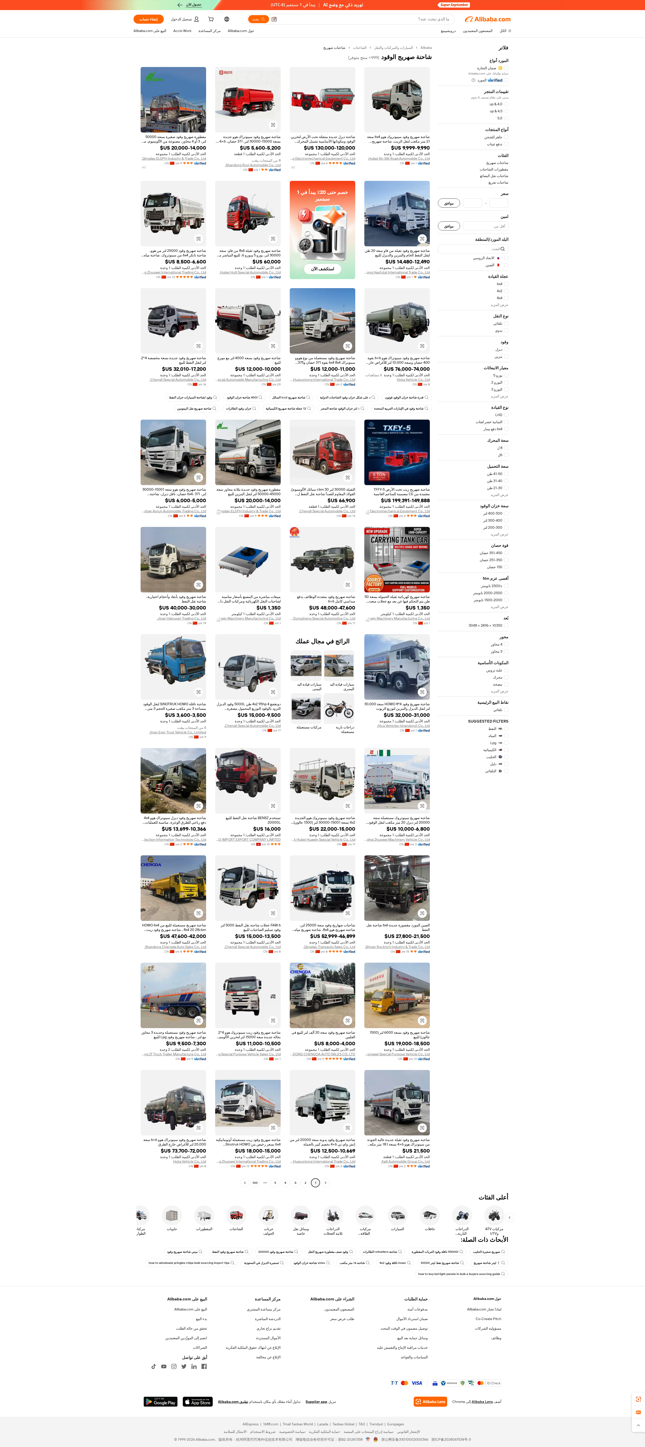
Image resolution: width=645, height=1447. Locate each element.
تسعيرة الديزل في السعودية (261, 1263)
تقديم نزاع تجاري (268, 1328)
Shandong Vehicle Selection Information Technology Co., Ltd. (173, 839)
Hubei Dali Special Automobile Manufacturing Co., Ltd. (248, 380)
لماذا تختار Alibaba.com (484, 1309)
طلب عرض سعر (342, 1319)
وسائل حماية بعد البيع (412, 1338)
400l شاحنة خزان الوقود (242, 397)
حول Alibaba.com (487, 1299)
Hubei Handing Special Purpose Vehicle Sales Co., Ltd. (248, 1054)
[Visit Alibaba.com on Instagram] (174, 1366)
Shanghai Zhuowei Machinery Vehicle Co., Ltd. (397, 839)
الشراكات (200, 1347)
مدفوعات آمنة (417, 1309)
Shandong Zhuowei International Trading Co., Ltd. (173, 272)
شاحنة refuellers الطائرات (380, 1252)
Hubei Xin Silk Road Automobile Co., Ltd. (399, 158)
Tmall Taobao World (298, 1424)
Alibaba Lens (482, 1402)
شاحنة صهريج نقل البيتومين (194, 408)
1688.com (270, 1424)
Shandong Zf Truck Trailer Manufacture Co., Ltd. (173, 1054)
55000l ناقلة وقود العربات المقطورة (435, 1252)
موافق (449, 203)
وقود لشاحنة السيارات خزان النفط (190, 397)
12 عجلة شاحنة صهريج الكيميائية (286, 408)
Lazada (322, 1424)
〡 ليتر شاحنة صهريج (487, 1263)
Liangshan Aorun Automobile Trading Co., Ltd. (173, 511)
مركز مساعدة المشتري (264, 1309)
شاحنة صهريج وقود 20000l (275, 1252)
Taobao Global (343, 1424)
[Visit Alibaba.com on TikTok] (154, 1366)
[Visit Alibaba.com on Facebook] (204, 1366)
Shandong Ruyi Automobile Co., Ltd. (253, 165)
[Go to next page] (244, 1182)
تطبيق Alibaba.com (233, 1402)
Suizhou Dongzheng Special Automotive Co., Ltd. (322, 618)
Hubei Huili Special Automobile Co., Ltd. (250, 272)
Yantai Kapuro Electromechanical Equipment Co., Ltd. (322, 158)
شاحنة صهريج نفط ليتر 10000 (440, 1263)
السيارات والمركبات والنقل (393, 48)
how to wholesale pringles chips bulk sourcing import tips (189, 1263)
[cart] (210, 20)
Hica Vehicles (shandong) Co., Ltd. (403, 726)
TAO (362, 1424)
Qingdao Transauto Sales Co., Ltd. (329, 947)
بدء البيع (201, 1319)
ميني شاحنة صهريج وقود (182, 1252)
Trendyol (376, 1424)
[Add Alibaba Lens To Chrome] (430, 1402)
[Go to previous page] (325, 1182)
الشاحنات (360, 48)
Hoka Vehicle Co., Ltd (413, 380)
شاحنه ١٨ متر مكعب (352, 1263)
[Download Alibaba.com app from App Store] (198, 1402)
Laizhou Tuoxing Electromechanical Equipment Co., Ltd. (397, 511)
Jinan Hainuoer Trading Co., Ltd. (181, 618)
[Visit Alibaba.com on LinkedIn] (194, 1366)
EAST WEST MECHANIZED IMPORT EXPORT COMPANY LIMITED (248, 839)
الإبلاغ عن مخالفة (268, 1357)
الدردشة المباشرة (268, 1319)
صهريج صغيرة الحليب (486, 1252)
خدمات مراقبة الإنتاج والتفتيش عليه (402, 1347)
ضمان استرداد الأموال (412, 1319)
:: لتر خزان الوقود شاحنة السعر (340, 408)
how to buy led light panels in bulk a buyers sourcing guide (459, 1274)
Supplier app (316, 1402)
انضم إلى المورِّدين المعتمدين (186, 1338)
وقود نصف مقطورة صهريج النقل (328, 1252)
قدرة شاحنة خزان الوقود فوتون (404, 397)
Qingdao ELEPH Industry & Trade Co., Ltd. (174, 158)
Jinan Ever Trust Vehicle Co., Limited (177, 732)
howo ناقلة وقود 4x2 (392, 1263)
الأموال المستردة (268, 1338)
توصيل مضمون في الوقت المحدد (404, 1328)
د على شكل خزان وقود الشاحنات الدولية (345, 397)
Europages (395, 1424)
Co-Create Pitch (488, 1319)
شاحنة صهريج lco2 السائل (288, 397)
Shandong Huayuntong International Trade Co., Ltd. (322, 380)
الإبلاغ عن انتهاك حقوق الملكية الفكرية (253, 1347)
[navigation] (473, 615)
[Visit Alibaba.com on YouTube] (164, 1366)
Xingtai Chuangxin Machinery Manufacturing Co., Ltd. (397, 618)
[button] (274, 19)
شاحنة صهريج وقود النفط (228, 1252)
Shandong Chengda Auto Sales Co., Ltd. (175, 947)
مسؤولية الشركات (488, 1328)
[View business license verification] (368, 1439)
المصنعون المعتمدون (339, 1309)
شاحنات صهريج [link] (334, 48)
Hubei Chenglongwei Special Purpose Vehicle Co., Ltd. (397, 1054)
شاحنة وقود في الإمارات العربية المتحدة (399, 408)
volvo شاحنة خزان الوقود (309, 1263)
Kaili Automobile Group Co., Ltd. (405, 1161)
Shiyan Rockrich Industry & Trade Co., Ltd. (397, 947)
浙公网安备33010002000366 (404, 1439)
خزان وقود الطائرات (238, 408)
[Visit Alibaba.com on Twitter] (184, 1366)
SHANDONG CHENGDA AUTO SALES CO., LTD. (322, 1054)
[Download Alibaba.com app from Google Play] (161, 1402)
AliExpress (251, 1424)
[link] (638, 1399)
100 (255, 1183)
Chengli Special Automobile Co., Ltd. (178, 380)
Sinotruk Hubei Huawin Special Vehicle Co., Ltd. (322, 839)
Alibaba (426, 48)
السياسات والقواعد (414, 1357)
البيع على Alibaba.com (190, 1309)
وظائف (496, 1338)
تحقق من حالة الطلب (191, 1328)
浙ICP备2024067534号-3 (451, 1439)
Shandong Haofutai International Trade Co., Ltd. (397, 272)
